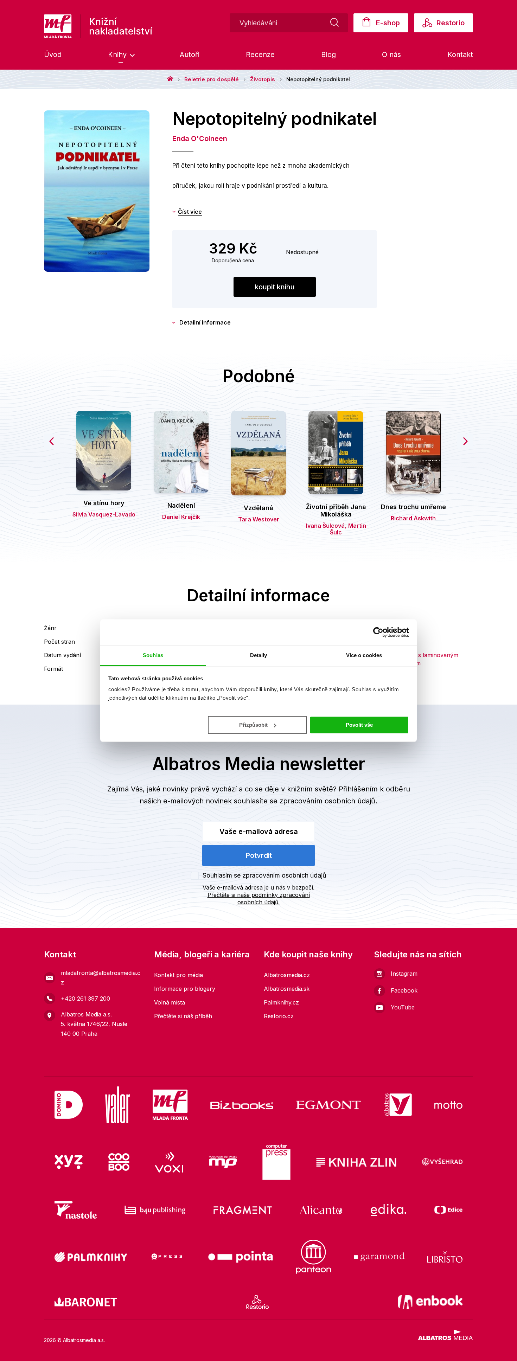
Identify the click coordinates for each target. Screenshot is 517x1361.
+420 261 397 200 (85, 998)
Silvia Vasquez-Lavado (103, 514)
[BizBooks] (242, 1105)
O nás (391, 54)
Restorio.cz (279, 1016)
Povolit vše (359, 724)
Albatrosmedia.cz (287, 974)
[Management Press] (223, 1162)
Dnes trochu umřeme (413, 507)
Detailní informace (205, 322)
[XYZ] (68, 1162)
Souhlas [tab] (153, 655)
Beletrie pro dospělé (211, 79)
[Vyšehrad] (442, 1162)
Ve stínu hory (104, 503)
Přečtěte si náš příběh (183, 1016)
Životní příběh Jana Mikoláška (336, 510)
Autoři (189, 54)
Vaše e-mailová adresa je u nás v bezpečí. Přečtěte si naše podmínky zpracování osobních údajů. (258, 895)
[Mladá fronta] (170, 1105)
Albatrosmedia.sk (286, 988)
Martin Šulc (348, 529)
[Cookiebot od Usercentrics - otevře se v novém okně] (378, 632)
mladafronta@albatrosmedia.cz (100, 977)
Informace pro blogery (184, 988)
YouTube (403, 1007)
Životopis (262, 79)
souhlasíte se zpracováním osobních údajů (304, 801)
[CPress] (167, 1256)
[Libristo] (445, 1256)
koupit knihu (275, 287)
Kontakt (460, 54)
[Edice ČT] (448, 1209)
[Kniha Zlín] (356, 1162)
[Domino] (68, 1105)
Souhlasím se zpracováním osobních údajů (264, 875)
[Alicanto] (321, 1209)
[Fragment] (243, 1209)
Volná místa (169, 1002)
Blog (328, 54)
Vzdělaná (258, 508)
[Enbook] (430, 1302)
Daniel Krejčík (181, 516)
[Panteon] (313, 1256)
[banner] (98, 26)
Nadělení (181, 505)
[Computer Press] (276, 1162)
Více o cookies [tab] (364, 655)
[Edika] (388, 1209)
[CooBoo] (119, 1162)
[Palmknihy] (91, 1256)
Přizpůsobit (253, 724)
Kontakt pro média (178, 974)
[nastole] (75, 1209)
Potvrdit (258, 855)
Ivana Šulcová (325, 525)
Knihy (118, 54)
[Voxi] (169, 1162)
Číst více (190, 211)
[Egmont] (328, 1105)
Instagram (404, 973)
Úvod (53, 54)
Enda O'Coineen (199, 138)
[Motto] (448, 1105)
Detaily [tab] (258, 655)
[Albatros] (397, 1105)
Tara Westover (258, 519)
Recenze (260, 54)
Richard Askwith (413, 518)
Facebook (404, 990)
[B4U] (155, 1209)
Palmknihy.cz (281, 1002)
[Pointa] (240, 1256)
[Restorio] (257, 1302)
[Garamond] (379, 1256)
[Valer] (117, 1105)
